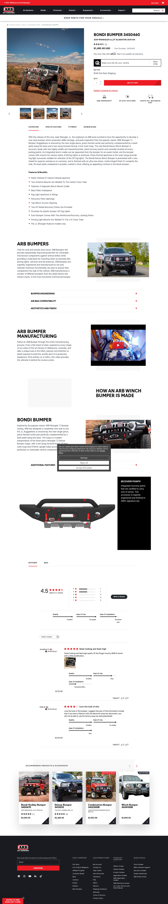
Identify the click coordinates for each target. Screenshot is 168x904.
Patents (75, 886)
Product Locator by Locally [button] (106, 90)
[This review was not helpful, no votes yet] (126, 698)
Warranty (96, 892)
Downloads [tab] (90, 127)
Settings (84, 457)
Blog (74, 877)
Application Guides (120, 875)
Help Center (97, 870)
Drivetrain (57, 10)
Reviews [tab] (33, 563)
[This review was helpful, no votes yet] (122, 698)
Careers (75, 880)
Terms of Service (99, 895)
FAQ (94, 880)
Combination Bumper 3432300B (100, 805)
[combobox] (147, 10)
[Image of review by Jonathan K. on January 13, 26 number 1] (70, 663)
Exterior (72, 10)
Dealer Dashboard (140, 873)
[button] (12, 901)
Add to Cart (132, 83)
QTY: (96, 78)
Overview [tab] (34, 127)
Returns (96, 886)
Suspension (88, 10)
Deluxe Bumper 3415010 (63, 805)
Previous (9, 114)
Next (82, 114)
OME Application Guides (121, 879)
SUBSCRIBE (38, 868)
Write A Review (119, 597)
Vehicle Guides (118, 869)
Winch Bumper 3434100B (130, 805)
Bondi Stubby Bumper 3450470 (33, 805)
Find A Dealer (138, 864)
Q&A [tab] (46, 563)
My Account (97, 864)
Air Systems (28, 10)
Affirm (95, 883)
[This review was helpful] (122, 745)
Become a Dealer (140, 870)
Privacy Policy (98, 898)
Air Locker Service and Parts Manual (121, 887)
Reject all (84, 462)
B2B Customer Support (142, 867)
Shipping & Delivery (100, 889)
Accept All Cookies (84, 467)
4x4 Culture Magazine (81, 867)
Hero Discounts (98, 873)
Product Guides (118, 872)
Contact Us (97, 867)
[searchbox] (48, 637)
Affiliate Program (78, 870)
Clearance (97, 877)
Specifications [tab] (53, 127)
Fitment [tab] (72, 127)
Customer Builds (78, 873)
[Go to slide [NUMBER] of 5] (129, 766)
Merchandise (77, 889)
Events (75, 883)
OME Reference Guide (121, 883)
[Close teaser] (23, 898)
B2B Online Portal (140, 877)
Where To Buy (118, 866)
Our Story (76, 864)
